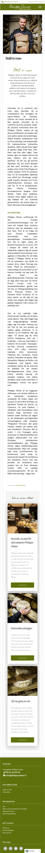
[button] (40, 7)
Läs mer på (22, 585)
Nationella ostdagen (21, 628)
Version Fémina (21, 485)
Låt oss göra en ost (20, 701)
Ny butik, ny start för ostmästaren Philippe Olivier (22, 542)
